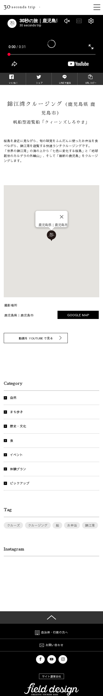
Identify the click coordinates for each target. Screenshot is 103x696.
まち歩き (16, 412)
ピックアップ (20, 483)
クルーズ (13, 525)
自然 (13, 397)
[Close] (62, 217)
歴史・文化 (18, 426)
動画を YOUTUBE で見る (36, 338)
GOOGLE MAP (78, 315)
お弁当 (72, 525)
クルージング (38, 525)
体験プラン (18, 469)
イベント (16, 455)
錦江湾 (90, 525)
